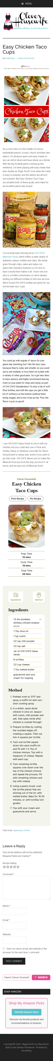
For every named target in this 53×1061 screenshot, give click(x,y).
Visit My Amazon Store (27, 1012)
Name (6, 906)
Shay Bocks (43, 1044)
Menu (28, 3)
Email (6, 920)
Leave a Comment (26, 58)
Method (39, 600)
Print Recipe (17, 498)
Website (7, 934)
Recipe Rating (9, 863)
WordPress (26, 1051)
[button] (40, 619)
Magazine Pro (28, 1044)
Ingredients (15, 600)
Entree (27, 830)
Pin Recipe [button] (35, 498)
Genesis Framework (26, 1047)
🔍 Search (41, 977)
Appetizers (18, 830)
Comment (8, 874)
